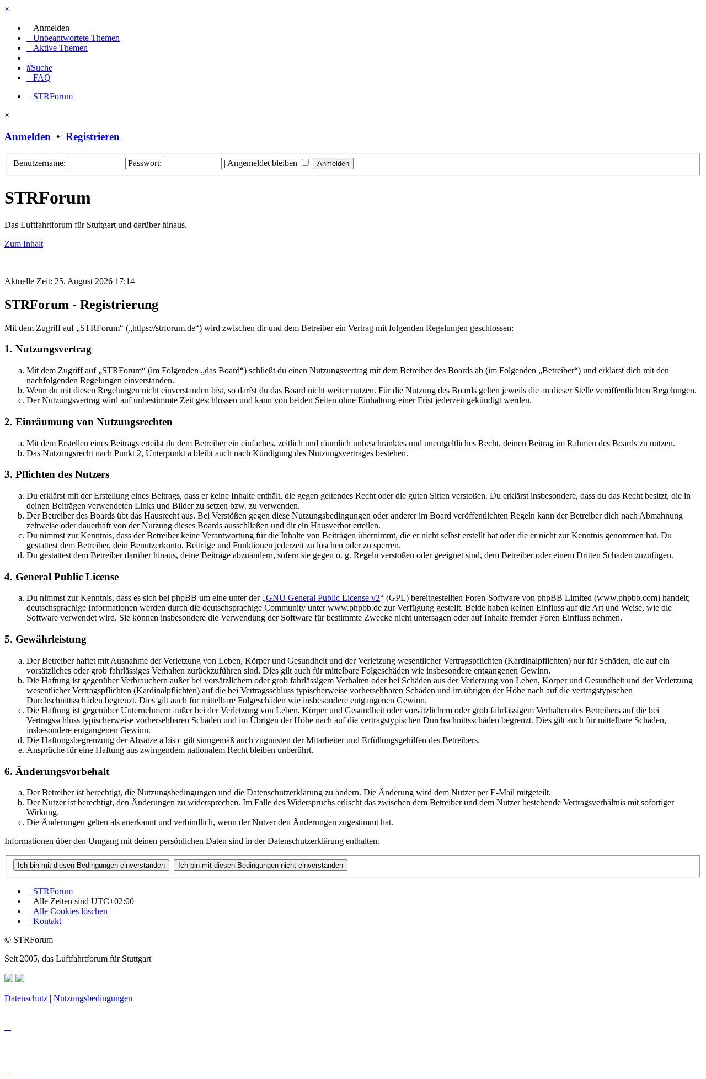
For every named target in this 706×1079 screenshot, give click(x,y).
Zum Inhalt (23, 243)
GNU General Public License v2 (323, 597)
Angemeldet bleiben (263, 163)
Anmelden (27, 136)
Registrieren (93, 136)
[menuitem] (47, 28)
